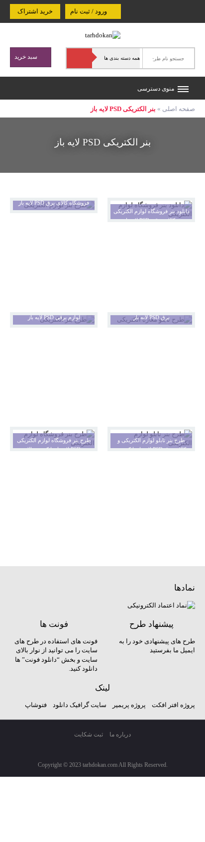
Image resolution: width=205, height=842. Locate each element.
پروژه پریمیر (128, 705)
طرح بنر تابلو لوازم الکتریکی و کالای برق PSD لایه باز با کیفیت (151, 445)
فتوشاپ (36, 705)
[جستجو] (79, 58)
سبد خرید (26, 56)
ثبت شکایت (88, 734)
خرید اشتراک (35, 11)
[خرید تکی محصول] (181, 212)
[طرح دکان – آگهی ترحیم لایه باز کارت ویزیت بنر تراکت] (102, 34)
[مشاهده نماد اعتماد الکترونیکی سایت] (161, 604)
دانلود (60, 705)
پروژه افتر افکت (173, 705)
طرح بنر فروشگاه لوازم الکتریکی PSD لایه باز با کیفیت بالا (54, 445)
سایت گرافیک (88, 705)
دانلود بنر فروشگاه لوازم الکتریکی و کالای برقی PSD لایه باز (151, 216)
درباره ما (120, 734)
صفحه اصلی (178, 109)
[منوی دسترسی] (183, 90)
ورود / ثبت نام (89, 11)
